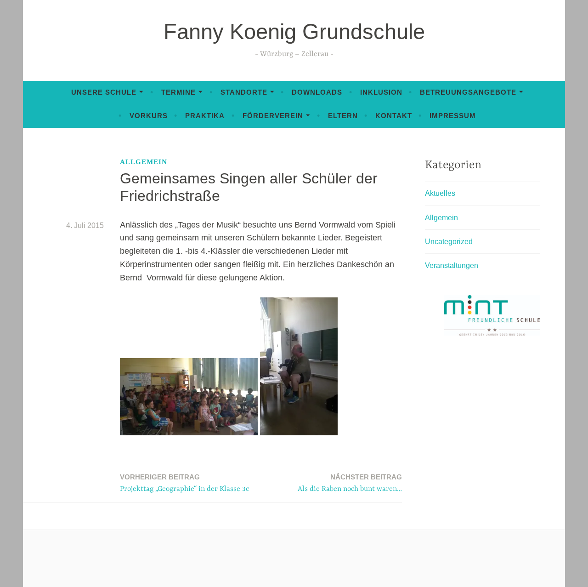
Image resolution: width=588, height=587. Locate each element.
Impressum (453, 116)
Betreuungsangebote (468, 92)
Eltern (343, 116)
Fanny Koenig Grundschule (294, 31)
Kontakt (393, 116)
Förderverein (273, 116)
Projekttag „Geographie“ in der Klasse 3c (184, 483)
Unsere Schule (103, 92)
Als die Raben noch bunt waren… (350, 483)
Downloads (317, 92)
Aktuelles (440, 193)
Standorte (243, 92)
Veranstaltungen (451, 265)
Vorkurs (149, 116)
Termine (178, 92)
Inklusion (381, 92)
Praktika (205, 116)
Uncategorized (449, 241)
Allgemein (143, 161)
